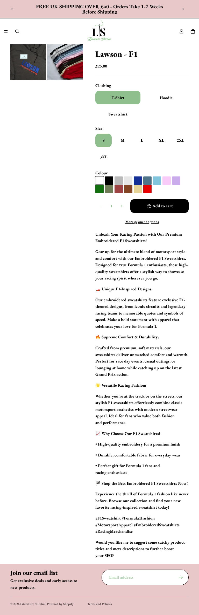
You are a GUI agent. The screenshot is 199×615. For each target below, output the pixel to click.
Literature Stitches (32, 604)
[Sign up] (180, 577)
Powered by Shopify (60, 604)
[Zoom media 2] (65, 62)
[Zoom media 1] (28, 62)
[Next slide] (183, 9)
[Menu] (6, 31)
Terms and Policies (99, 604)
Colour (101, 173)
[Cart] (192, 31)
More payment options (142, 222)
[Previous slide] (12, 9)
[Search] (17, 31)
